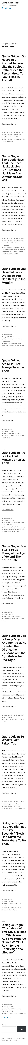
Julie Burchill (20, 529)
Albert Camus (7, 522)
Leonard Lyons (8, 804)
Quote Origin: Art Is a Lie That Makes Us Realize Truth (13, 458)
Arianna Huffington (18, 241)
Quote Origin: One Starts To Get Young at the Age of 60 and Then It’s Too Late (14, 553)
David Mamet (15, 249)
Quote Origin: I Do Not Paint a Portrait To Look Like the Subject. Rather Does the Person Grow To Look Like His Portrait (14, 68)
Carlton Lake (7, 719)
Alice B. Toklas (8, 134)
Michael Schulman (18, 251)
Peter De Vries (11, 525)
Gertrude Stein (17, 134)
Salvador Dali (14, 137)
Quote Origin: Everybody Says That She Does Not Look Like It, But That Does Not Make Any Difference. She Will (13, 168)
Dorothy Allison (16, 527)
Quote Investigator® (10, 3)
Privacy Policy (14, 1040)
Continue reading (9, 124)
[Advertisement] (14, 24)
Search (5, 8)
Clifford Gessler (6, 249)
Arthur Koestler (8, 806)
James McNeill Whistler (10, 903)
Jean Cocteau (8, 433)
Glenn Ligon (8, 251)
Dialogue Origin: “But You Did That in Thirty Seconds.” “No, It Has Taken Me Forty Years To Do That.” (14, 833)
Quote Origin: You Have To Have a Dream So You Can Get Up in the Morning (14, 275)
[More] (10, 8)
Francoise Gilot (16, 719)
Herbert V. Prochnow (9, 435)
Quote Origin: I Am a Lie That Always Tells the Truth (13, 366)
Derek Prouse (7, 618)
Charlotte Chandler (16, 339)
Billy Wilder (7, 339)
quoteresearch (8, 132)
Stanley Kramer (19, 345)
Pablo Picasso (6, 137)
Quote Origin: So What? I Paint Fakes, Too (13, 740)
